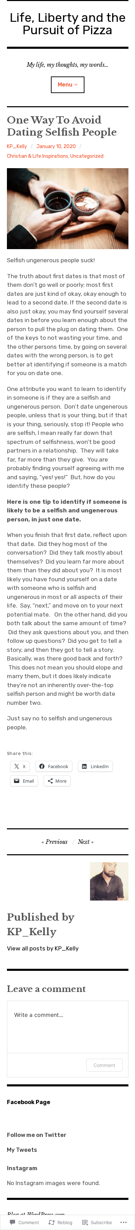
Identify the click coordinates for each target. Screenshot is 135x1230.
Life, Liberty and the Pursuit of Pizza (68, 23)
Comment (104, 1065)
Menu (65, 84)
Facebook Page (28, 1102)
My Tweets (22, 1149)
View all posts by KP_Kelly (43, 948)
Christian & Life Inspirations (37, 156)
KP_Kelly (17, 146)
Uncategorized (87, 156)
